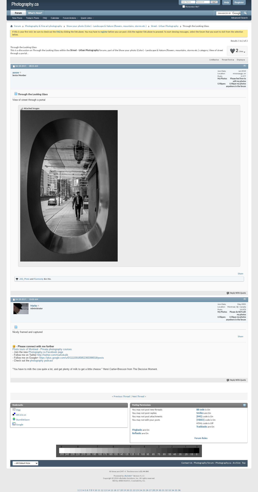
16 (115, 490)
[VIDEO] (200, 420)
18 (121, 490)
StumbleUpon (23, 420)
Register (239, 2)
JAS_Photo (24, 279)
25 (144, 490)
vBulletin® (128, 476)
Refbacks (136, 433)
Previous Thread (122, 396)
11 (99, 490)
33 (169, 490)
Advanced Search (239, 18)
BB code (200, 410)
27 (150, 490)
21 (131, 490)
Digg (18, 410)
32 (166, 490)
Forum (18, 13)
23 (137, 490)
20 (128, 490)
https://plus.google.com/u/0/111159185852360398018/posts (71, 357)
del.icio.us (21, 415)
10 (95, 490)
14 (108, 490)
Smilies (200, 413)
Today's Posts (32, 18)
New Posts (17, 18)
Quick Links (86, 18)
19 (124, 490)
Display (240, 60)
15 (111, 490)
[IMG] (199, 416)
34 (172, 490)
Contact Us (187, 463)
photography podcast (41, 360)
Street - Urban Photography (164, 26)
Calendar (55, 18)
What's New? (35, 13)
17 (118, 490)
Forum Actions (69, 18)
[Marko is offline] (21, 308)
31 (163, 490)
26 (147, 490)
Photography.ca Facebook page (46, 352)
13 (105, 490)
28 (153, 490)
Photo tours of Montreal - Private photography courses (42, 349)
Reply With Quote (238, 293)
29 (156, 490)
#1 (245, 66)
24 (140, 490)
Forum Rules (201, 438)
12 (102, 490)
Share (240, 273)
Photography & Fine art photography (43, 26)
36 (179, 490)
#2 (245, 299)
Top (244, 463)
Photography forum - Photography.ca (212, 463)
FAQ (45, 18)
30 (160, 490)
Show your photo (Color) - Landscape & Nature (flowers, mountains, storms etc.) (106, 26)
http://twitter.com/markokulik (52, 354)
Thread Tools (227, 60)
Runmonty (38, 279)
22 (134, 490)
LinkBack (213, 60)
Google (19, 424)
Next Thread (138, 396)
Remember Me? (192, 7)
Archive (236, 463)
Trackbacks (201, 427)
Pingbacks (137, 430)
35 (176, 490)
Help (226, 2)
